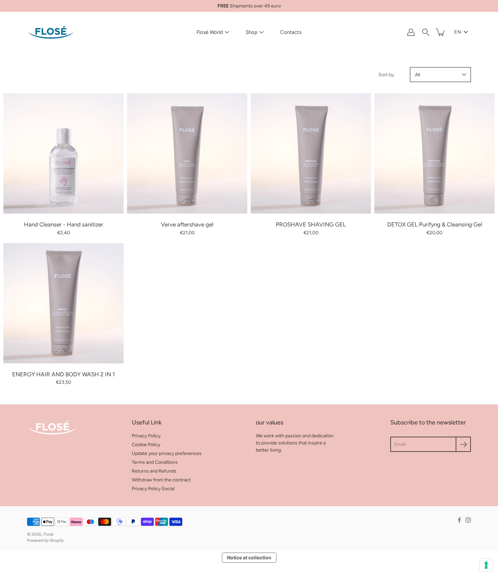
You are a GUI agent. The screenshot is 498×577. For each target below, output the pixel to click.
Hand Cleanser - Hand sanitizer (63, 224)
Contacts (291, 32)
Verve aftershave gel (187, 224)
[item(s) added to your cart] (440, 32)
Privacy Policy (146, 436)
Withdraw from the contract (161, 480)
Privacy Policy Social (153, 489)
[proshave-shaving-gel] (311, 153)
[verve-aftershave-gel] (187, 153)
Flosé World (209, 32)
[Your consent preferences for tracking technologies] (486, 565)
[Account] (411, 32)
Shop (251, 32)
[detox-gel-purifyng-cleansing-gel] (434, 153)
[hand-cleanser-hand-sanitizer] (63, 153)
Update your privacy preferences (167, 453)
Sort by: (386, 75)
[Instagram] (468, 520)
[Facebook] (459, 520)
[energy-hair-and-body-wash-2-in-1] (63, 303)
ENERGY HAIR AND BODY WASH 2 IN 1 (63, 374)
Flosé (48, 534)
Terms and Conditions (155, 462)
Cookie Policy (146, 444)
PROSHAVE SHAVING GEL (311, 224)
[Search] (425, 32)
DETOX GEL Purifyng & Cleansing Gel (434, 224)
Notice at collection (249, 557)
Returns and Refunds (154, 471)
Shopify (57, 540)
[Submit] (463, 444)
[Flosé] (51, 32)
